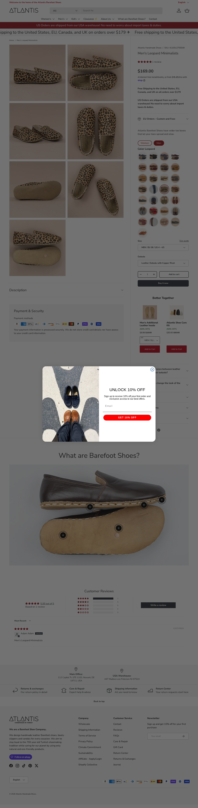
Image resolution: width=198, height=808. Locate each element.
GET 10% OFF (127, 417)
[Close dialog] (152, 369)
